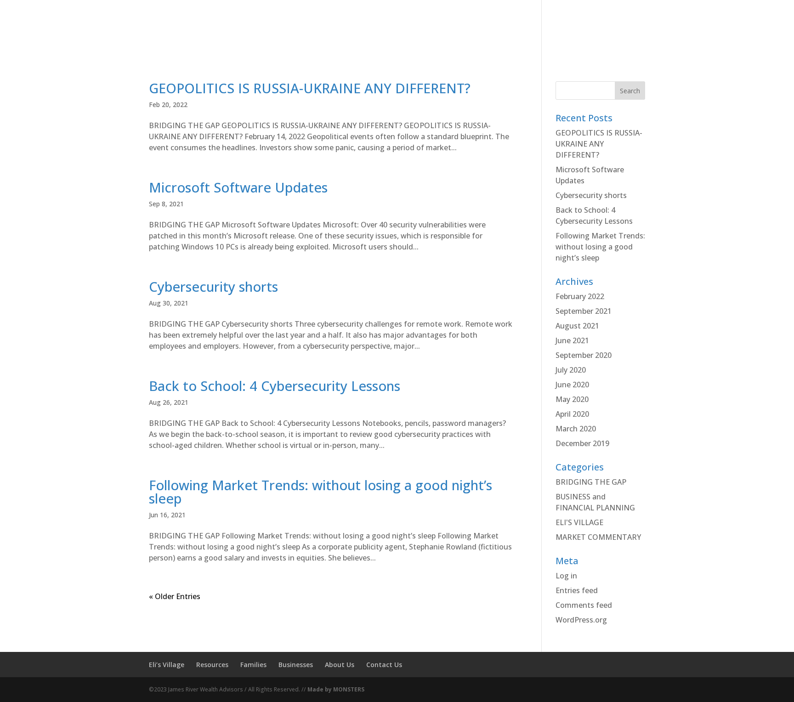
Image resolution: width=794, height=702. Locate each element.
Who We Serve (504, 42)
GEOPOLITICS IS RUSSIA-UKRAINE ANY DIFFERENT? (310, 88)
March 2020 (576, 429)
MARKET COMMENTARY (598, 537)
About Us (566, 42)
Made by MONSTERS (335, 689)
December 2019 (582, 443)
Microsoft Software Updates (238, 187)
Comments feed (584, 605)
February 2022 (580, 296)
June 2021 (572, 340)
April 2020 (572, 414)
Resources (212, 664)
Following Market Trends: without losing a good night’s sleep (320, 491)
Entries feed (577, 590)
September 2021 (584, 311)
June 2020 (572, 384)
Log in (566, 576)
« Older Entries (174, 596)
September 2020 (584, 355)
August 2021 (577, 326)
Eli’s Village (166, 664)
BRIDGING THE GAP (591, 482)
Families (253, 664)
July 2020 (571, 370)
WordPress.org (581, 620)
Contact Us (384, 664)
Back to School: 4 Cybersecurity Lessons (274, 386)
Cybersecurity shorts (213, 286)
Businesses (295, 664)
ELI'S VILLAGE (579, 522)
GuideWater (624, 42)
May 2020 (572, 399)
